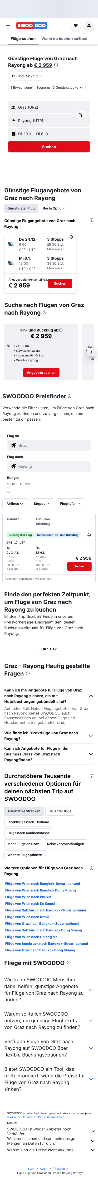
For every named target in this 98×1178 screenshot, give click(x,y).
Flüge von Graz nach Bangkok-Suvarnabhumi (42, 923)
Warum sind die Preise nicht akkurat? (40, 1150)
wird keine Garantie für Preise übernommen (35, 1117)
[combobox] (53, 445)
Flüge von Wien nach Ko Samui (30, 903)
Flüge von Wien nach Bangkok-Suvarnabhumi (42, 883)
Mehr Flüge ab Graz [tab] (23, 844)
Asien (43, 1168)
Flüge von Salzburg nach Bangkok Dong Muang (43, 930)
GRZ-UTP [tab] (49, 649)
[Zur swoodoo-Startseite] (31, 25)
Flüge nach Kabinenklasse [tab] (28, 833)
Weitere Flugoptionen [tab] (24, 855)
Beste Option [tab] (53, 208)
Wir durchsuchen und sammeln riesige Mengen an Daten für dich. (41, 1141)
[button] (8, 25)
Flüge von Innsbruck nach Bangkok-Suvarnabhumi (46, 943)
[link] (41, 372)
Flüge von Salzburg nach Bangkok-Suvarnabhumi (45, 910)
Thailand (59, 1168)
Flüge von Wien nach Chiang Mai (32, 937)
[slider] (8, 490)
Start (31, 1168)
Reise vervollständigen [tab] (65, 844)
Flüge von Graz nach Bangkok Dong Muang (40, 950)
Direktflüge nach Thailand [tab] (28, 822)
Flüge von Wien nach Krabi (27, 917)
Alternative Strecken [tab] (23, 811)
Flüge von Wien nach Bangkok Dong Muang (40, 890)
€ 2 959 (43, 65)
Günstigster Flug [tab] (21, 208)
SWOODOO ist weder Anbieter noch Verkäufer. (39, 1131)
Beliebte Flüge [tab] (60, 811)
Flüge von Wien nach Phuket (28, 897)
